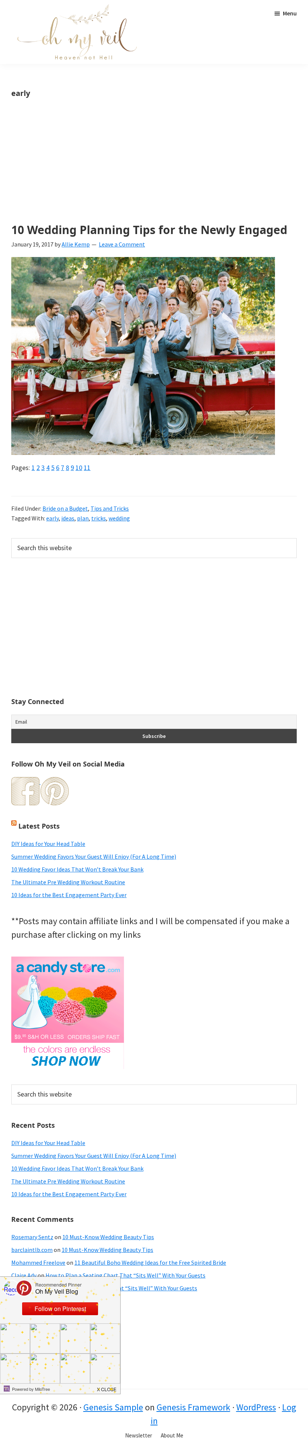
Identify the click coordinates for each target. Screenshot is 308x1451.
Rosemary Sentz (32, 1237)
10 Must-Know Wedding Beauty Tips (108, 1237)
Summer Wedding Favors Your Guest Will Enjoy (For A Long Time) (93, 856)
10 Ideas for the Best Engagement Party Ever (69, 895)
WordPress (256, 1407)
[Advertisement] (154, 168)
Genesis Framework (193, 1407)
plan (83, 518)
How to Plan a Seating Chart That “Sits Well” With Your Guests (125, 1275)
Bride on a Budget (65, 508)
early (52, 518)
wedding (119, 518)
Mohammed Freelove (38, 1262)
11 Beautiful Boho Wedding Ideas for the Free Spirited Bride (150, 1262)
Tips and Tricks (110, 508)
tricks (98, 518)
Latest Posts (39, 825)
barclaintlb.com (32, 1249)
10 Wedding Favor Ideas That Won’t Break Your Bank (77, 869)
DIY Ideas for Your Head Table (48, 843)
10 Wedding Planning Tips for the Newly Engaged (149, 229)
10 (78, 467)
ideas (67, 518)
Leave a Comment (122, 244)
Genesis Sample (113, 1407)
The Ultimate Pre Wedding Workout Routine (68, 882)
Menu (290, 13)
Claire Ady (23, 1275)
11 (87, 467)
